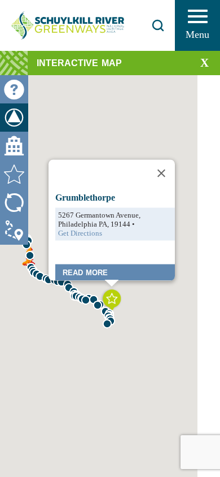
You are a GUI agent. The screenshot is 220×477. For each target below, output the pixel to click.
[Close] (161, 173)
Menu (197, 34)
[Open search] (158, 25)
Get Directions (80, 232)
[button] (86, 300)
